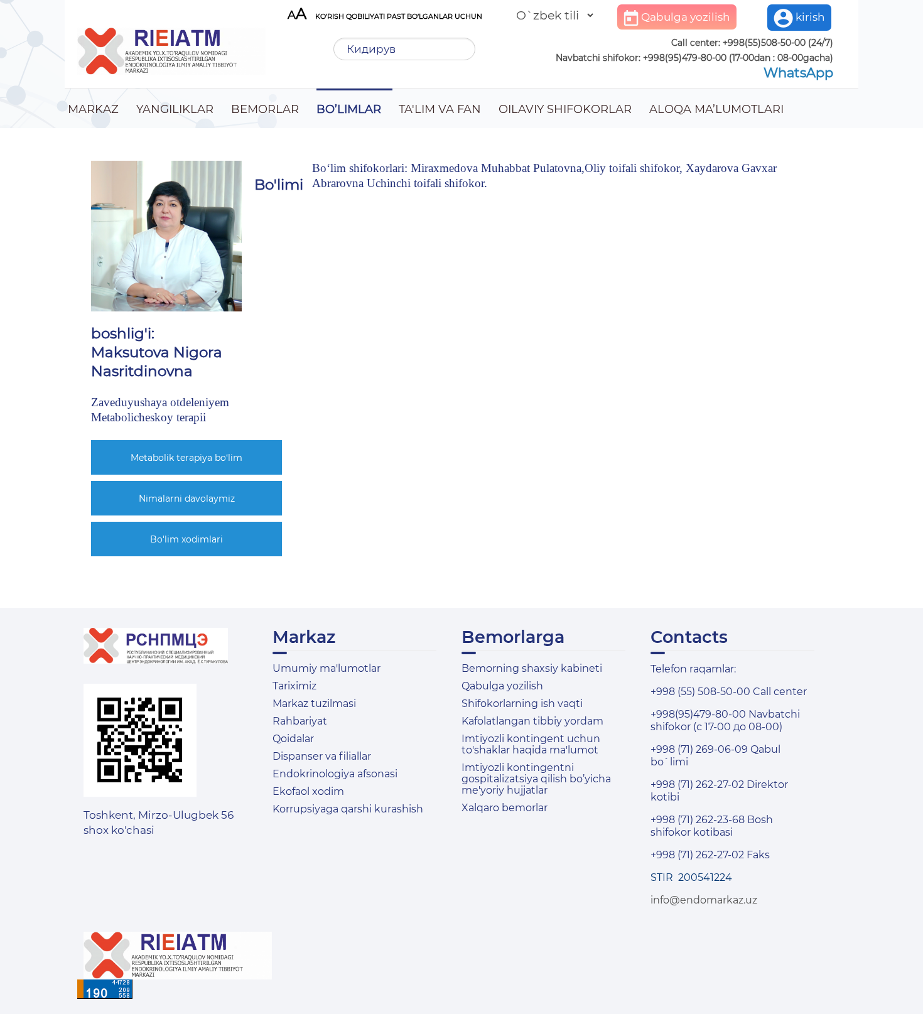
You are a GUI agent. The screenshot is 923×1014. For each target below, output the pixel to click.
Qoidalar (293, 739)
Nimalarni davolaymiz (187, 498)
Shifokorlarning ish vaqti (522, 703)
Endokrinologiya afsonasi (335, 774)
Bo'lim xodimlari (186, 539)
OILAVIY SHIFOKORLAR (565, 109)
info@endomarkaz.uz (703, 900)
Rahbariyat (300, 721)
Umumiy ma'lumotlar (327, 668)
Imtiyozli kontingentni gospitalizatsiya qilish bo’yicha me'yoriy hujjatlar (536, 779)
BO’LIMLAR (348, 109)
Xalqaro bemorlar (505, 808)
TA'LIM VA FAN (440, 109)
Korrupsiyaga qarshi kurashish (348, 809)
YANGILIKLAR (174, 109)
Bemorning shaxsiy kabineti (532, 668)
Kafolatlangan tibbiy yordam (532, 721)
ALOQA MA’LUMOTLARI (716, 109)
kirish (809, 17)
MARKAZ (93, 109)
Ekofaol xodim (308, 791)
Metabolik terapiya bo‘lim (186, 457)
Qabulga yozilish (684, 17)
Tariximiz (294, 686)
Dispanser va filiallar (322, 756)
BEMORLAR (265, 109)
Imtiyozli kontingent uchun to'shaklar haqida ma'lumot (531, 744)
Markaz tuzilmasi (314, 703)
